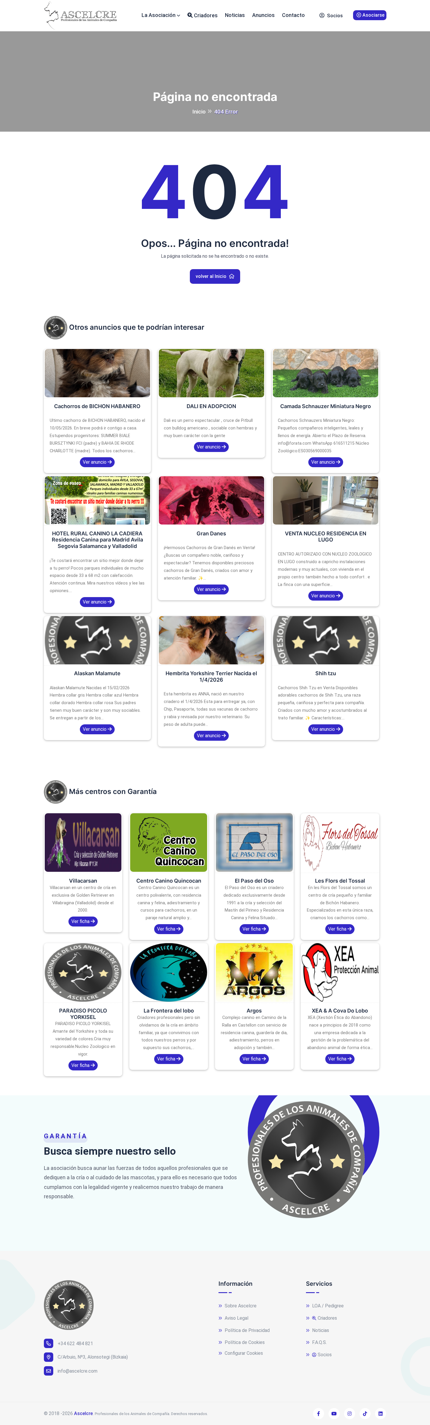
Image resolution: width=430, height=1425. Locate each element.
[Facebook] (318, 1413)
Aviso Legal (235, 1318)
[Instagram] (349, 1413)
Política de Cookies (244, 1342)
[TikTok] (365, 1413)
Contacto (293, 15)
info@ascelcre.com (77, 1371)
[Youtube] (334, 1413)
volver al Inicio (212, 276)
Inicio (199, 111)
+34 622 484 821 (75, 1343)
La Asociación (159, 15)
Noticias (235, 15)
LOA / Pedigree (327, 1306)
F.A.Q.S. (319, 1342)
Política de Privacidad (246, 1330)
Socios (334, 15)
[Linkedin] (380, 1413)
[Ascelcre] (80, 15)
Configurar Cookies (243, 1353)
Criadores (205, 15)
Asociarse (372, 15)
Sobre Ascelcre (240, 1306)
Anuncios (263, 15)
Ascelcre (83, 1413)
